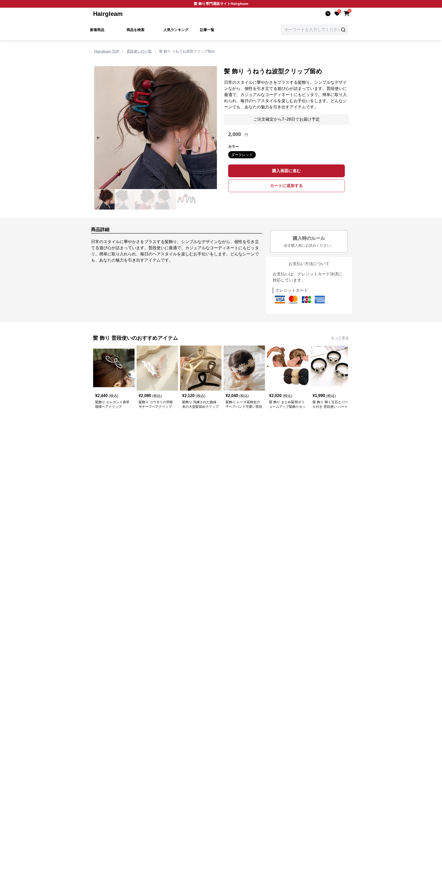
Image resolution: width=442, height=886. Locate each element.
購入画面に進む (286, 171)
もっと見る (340, 338)
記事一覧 (207, 30)
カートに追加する (286, 185)
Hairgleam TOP (106, 51)
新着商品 (97, 30)
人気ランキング (176, 30)
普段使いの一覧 (139, 51)
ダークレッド (242, 155)
